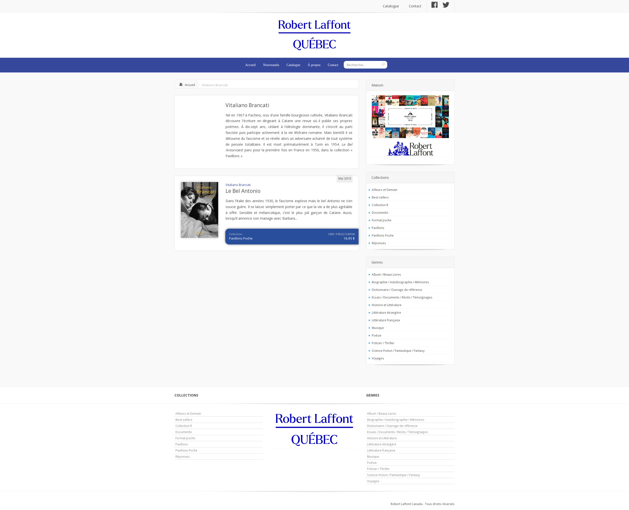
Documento (380, 212)
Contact (415, 6)
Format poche (381, 220)
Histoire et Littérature (386, 305)
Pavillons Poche (241, 238)
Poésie (376, 335)
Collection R (380, 205)
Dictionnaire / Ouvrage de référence (397, 290)
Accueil (250, 65)
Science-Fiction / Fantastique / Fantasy (398, 351)
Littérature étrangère (386, 312)
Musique (378, 328)
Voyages (378, 358)
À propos (314, 65)
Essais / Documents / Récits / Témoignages (402, 297)
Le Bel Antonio (243, 190)
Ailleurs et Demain (384, 190)
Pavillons (378, 228)
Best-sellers (380, 197)
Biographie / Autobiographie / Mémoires (400, 282)
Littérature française (386, 320)
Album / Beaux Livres (386, 274)
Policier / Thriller (383, 343)
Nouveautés (271, 65)
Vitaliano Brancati (247, 105)
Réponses (379, 243)
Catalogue (391, 6)
